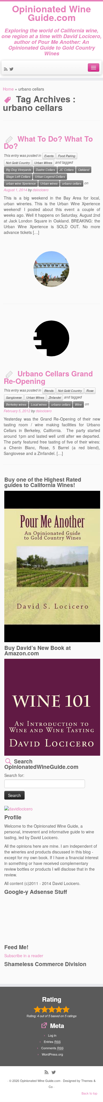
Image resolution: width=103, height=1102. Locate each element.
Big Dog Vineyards (18, 169)
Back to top (89, 1093)
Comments (52, 1048)
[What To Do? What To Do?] (51, 269)
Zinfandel (55, 397)
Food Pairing (66, 156)
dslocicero (41, 189)
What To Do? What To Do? (48, 142)
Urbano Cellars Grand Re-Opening (48, 377)
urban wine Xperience (21, 183)
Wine (78, 404)
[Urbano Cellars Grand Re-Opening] (51, 338)
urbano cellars (71, 183)
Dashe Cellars (45, 169)
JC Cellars (67, 169)
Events (49, 156)
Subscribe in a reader (23, 955)
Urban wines (49, 183)
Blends (49, 390)
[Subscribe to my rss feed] (6, 69)
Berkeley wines (16, 404)
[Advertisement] (30, 918)
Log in (52, 1035)
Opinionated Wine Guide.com (51, 13)
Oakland (83, 169)
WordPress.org (52, 1054)
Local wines (39, 404)
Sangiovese (14, 397)
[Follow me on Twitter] (12, 69)
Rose (90, 390)
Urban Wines (43, 163)
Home (8, 89)
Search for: (14, 775)
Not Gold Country (18, 163)
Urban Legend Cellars (50, 176)
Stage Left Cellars (18, 176)
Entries (52, 1041)
